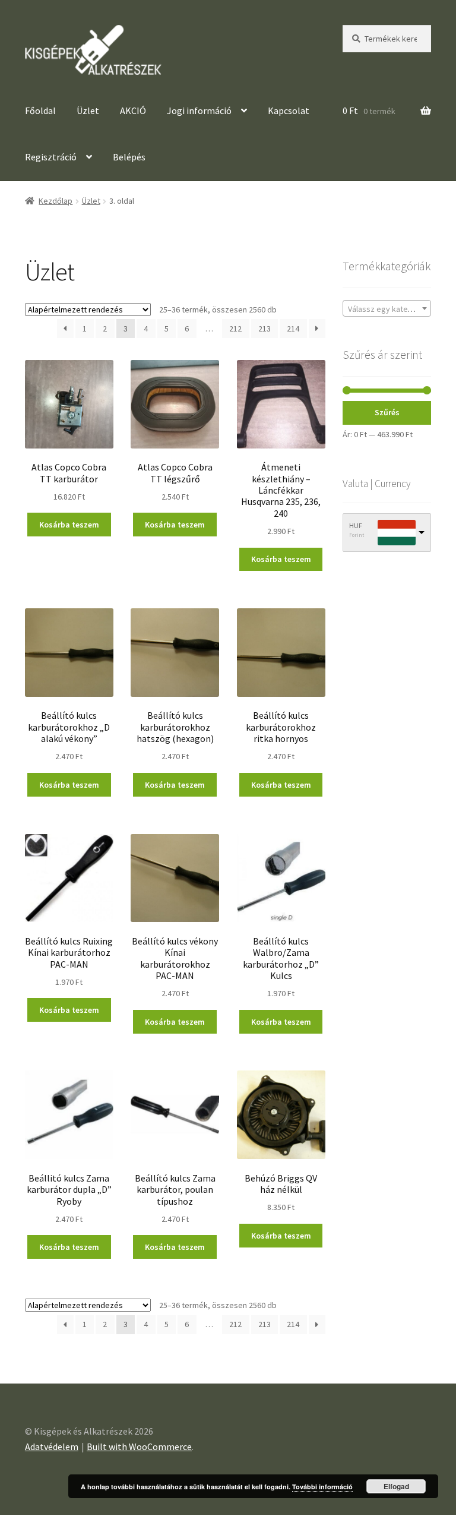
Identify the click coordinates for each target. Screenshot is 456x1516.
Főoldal (40, 110)
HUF (355, 525)
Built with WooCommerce (139, 1446)
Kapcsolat (288, 110)
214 (293, 328)
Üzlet (88, 110)
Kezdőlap (55, 200)
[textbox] (386, 309)
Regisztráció (51, 157)
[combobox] (387, 308)
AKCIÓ (133, 110)
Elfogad (396, 1486)
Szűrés (387, 412)
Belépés (130, 157)
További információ (322, 1486)
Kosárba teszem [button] (69, 524)
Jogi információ (199, 110)
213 (264, 328)
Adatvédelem (51, 1446)
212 (235, 328)
